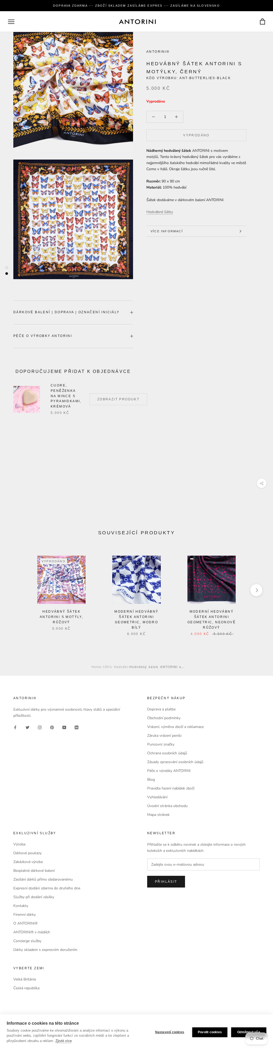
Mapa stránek (158, 814)
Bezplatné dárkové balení (34, 870)
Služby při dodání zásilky (33, 897)
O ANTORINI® (25, 923)
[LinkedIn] (76, 727)
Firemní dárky (24, 914)
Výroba (19, 844)
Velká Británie (24, 979)
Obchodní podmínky (163, 718)
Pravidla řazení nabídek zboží (170, 788)
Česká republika (26, 988)
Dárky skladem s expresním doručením (45, 949)
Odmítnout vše (248, 1032)
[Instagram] (40, 727)
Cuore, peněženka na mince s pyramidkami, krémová (66, 396)
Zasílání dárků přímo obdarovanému (43, 879)
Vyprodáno (196, 135)
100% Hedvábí (115, 666)
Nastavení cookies (169, 1032)
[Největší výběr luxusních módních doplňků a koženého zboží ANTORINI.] (137, 21)
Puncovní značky (160, 744)
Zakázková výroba (28, 861)
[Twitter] (27, 727)
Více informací (167, 231)
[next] (256, 590)
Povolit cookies (210, 1032)
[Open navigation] (11, 21)
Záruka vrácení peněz (164, 735)
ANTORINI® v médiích (31, 932)
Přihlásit (166, 882)
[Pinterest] (52, 727)
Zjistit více (63, 1041)
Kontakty (20, 905)
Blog (151, 779)
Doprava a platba (161, 709)
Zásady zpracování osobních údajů (175, 761)
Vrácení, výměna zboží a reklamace (175, 726)
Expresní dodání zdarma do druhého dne (46, 888)
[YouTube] (64, 727)
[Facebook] (15, 727)
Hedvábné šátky (159, 211)
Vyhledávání (157, 797)
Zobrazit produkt (118, 399)
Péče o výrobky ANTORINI (42, 336)
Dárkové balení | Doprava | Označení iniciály (66, 312)
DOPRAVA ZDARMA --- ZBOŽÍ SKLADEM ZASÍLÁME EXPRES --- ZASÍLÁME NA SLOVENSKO (136, 5)
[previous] (17, 590)
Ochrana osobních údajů (167, 753)
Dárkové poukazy (27, 853)
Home (96, 666)
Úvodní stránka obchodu (167, 805)
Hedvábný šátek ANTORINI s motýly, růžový (61, 617)
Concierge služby (27, 940)
